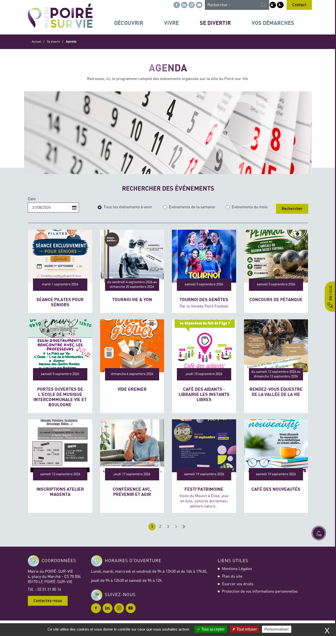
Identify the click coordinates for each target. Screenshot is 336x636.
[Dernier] (183, 526)
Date (32, 199)
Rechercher (292, 209)
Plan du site (232, 576)
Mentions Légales (237, 569)
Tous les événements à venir (128, 207)
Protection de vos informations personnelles (260, 591)
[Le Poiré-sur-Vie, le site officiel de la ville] (60, 15)
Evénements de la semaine (192, 207)
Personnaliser (276, 629)
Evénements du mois (250, 207)
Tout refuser (246, 629)
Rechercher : (218, 5)
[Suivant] (176, 526)
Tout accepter (212, 629)
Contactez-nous (47, 601)
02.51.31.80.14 (49, 589)
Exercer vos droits (237, 584)
